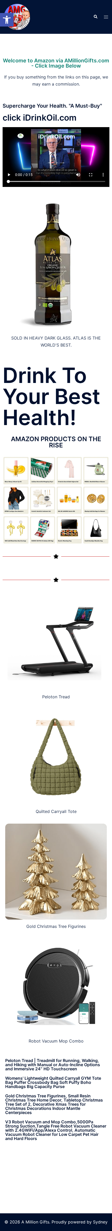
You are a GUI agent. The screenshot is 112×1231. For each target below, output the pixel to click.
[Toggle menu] (106, 17)
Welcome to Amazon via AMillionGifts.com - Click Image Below (56, 63)
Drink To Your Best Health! (51, 396)
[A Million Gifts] (17, 16)
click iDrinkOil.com (40, 118)
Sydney (100, 1222)
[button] (7, 20)
